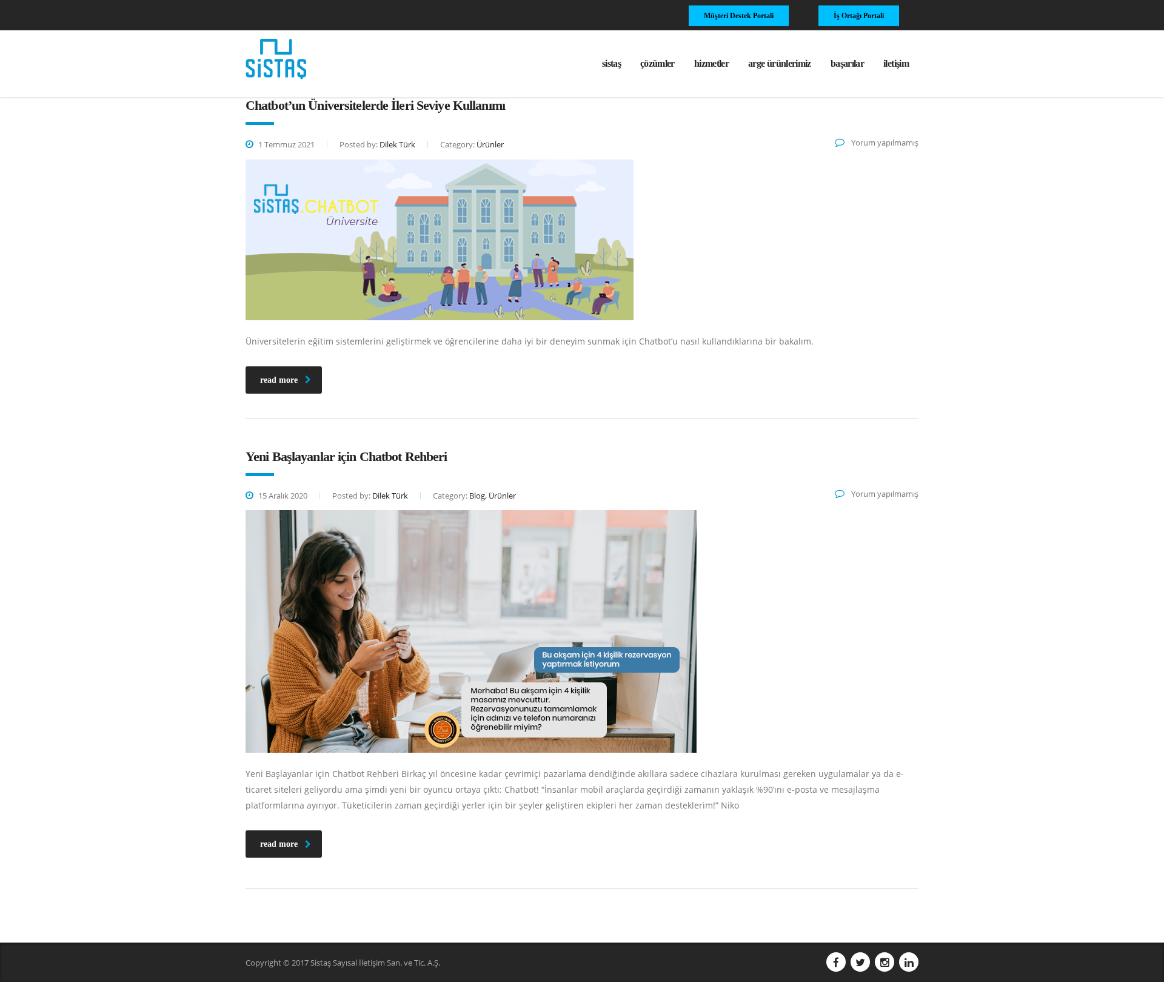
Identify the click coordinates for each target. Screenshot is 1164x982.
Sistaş (611, 63)
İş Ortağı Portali (859, 16)
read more (279, 380)
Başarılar (847, 63)
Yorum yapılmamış (883, 142)
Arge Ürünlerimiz (779, 63)
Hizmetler (711, 63)
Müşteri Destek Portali (739, 16)
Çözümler (657, 63)
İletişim (896, 63)
